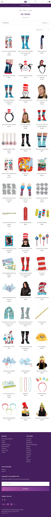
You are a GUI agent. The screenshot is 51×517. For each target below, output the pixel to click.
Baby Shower (29, 442)
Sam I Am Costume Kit (25, 418)
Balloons (28, 448)
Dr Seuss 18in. (25, 173)
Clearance (28, 459)
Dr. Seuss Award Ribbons (25, 222)
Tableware (28, 454)
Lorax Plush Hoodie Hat (41, 371)
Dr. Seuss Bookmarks (42, 222)
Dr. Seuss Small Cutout (9, 346)
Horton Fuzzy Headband (9, 371)
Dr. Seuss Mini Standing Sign (42, 297)
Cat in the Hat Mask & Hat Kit (25, 100)
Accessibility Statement (7, 438)
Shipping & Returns (6, 444)
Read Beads (25, 393)
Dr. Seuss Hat (42, 273)
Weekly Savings (5, 446)
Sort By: (38, 29)
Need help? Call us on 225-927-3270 (10, 511)
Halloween (28, 440)
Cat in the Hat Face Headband (25, 75)
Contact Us (4, 448)
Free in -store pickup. (26, 5)
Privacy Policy (5, 450)
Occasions (28, 450)
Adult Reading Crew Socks (9, 75)
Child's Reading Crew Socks (42, 149)
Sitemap (3, 452)
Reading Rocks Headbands (9, 418)
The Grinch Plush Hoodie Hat (42, 418)
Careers (3, 440)
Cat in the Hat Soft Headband (9, 124)
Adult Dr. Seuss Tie (42, 51)
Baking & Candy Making (31, 444)
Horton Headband (25, 371)
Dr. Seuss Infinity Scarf (25, 297)
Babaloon (4, 469)
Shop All (28, 461)
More (27, 458)
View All (3, 471)
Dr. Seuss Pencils (42, 322)
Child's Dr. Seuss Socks (25, 149)
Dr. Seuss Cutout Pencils (42, 248)
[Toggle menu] (2, 2)
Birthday (28, 446)
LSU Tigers (28, 438)
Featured (28, 456)
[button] (25, 23)
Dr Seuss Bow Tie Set (42, 173)
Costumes (28, 452)
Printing (3, 442)
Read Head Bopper (42, 393)
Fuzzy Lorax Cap (42, 346)
